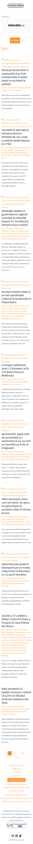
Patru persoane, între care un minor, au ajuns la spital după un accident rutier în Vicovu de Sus (16, 506)
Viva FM (28, 801)
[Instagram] (16, 835)
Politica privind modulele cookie (17, 787)
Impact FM (18, 798)
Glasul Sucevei (21, 795)
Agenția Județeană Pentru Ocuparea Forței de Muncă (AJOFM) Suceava (15, 709)
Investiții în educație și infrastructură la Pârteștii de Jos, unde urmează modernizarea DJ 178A (16, 137)
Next (18, 757)
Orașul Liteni (19, 583)
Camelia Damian (21, 632)
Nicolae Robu (6, 155)
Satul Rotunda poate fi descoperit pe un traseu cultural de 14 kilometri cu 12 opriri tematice (16, 569)
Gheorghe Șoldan (8, 152)
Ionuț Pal (12, 643)
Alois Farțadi (22, 630)
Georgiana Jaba (23, 581)
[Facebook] (12, 835)
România (18, 90)
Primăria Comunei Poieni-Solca (13, 316)
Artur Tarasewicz (8, 632)
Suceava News (17, 801)
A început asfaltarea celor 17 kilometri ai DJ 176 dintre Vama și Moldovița (15, 370)
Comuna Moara (19, 635)
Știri (3, 87)
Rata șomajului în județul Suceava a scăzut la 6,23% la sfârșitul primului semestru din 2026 (16, 695)
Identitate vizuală (17, 766)
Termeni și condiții (17, 791)
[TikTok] (20, 835)
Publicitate (17, 769)
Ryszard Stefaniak (15, 648)
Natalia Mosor (7, 645)
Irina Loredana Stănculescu (12, 233)
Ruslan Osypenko (20, 239)
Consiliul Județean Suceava (17, 150)
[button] (22, 40)
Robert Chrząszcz (18, 645)
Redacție (17, 772)
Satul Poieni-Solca (16, 318)
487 (23, 753)
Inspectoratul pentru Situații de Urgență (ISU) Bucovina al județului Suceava (16, 456)
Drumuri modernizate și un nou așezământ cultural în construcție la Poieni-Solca (16, 297)
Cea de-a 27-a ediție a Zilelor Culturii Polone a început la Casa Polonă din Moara (16, 621)
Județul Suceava (8, 90)
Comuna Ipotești (24, 87)
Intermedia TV (7, 798)
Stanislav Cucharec (13, 650)
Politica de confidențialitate (17, 784)
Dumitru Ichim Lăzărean (10, 311)
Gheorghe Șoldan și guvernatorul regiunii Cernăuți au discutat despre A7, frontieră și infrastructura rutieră (15, 218)
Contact (17, 775)
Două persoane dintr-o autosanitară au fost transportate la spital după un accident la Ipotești (15, 77)
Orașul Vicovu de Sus (16, 524)
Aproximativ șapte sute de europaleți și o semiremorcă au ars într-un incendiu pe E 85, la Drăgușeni (16, 441)
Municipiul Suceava (16, 236)
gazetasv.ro (10, 795)
